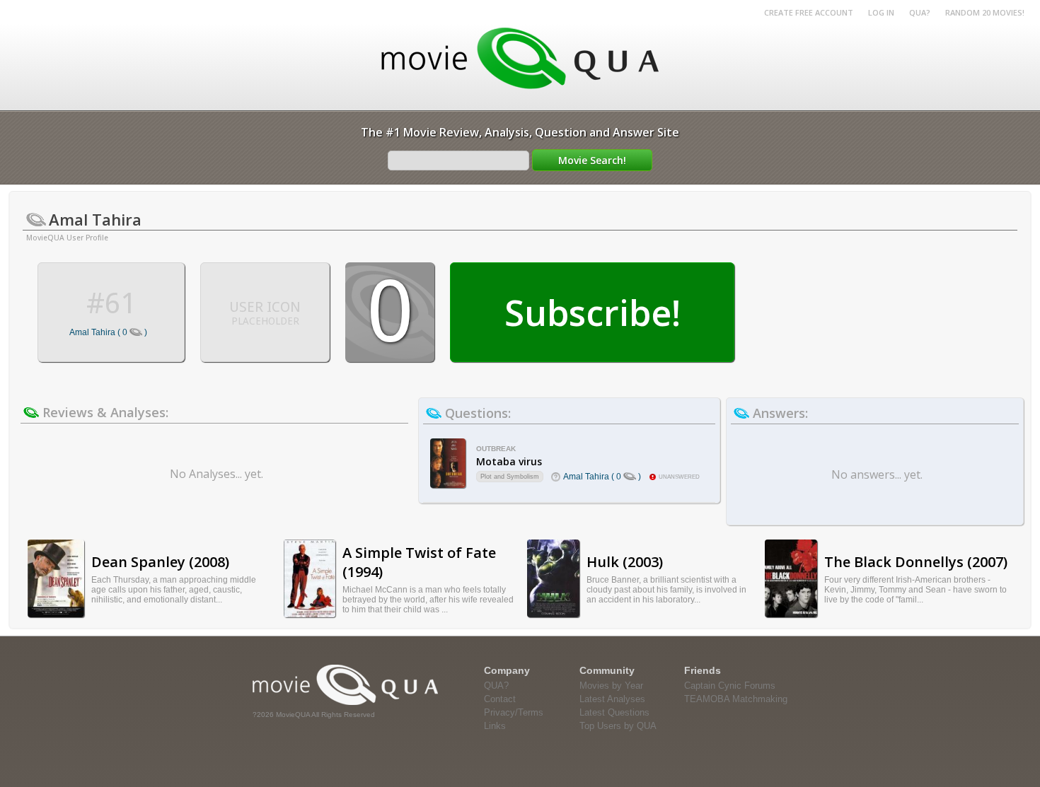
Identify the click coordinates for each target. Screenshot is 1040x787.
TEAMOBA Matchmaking (735, 699)
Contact (500, 699)
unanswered (679, 477)
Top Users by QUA (618, 726)
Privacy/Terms (513, 712)
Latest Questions (614, 712)
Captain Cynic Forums (729, 685)
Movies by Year (611, 685)
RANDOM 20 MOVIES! (984, 12)
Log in (881, 12)
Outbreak (496, 449)
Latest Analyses (612, 699)
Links (495, 726)
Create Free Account (808, 12)
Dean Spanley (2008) (160, 561)
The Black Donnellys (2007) (915, 561)
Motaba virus (509, 461)
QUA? (919, 12)
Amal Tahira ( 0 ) (108, 332)
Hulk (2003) (625, 561)
